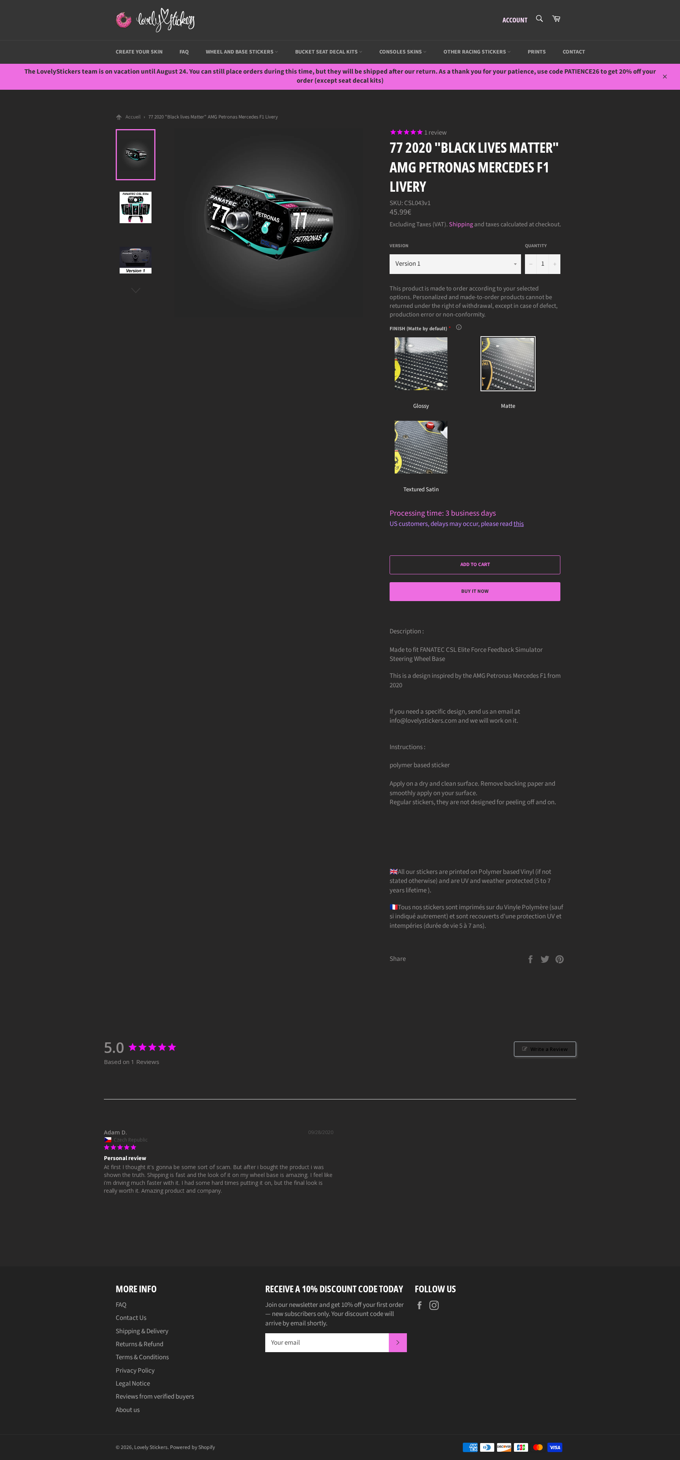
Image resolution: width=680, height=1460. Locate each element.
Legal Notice (133, 1383)
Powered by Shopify (192, 1447)
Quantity (536, 246)
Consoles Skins (401, 52)
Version (399, 246)
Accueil (133, 116)
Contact (574, 52)
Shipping (461, 224)
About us (128, 1410)
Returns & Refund (139, 1344)
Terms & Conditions (142, 1357)
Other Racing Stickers (475, 52)
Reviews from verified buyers (155, 1396)
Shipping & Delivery (142, 1331)
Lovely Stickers (151, 1447)
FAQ (184, 52)
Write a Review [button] (549, 1049)
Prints (537, 52)
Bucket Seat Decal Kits (327, 52)
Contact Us (131, 1318)
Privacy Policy (135, 1370)
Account (515, 19)
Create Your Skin (139, 52)
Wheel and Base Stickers (240, 52)
